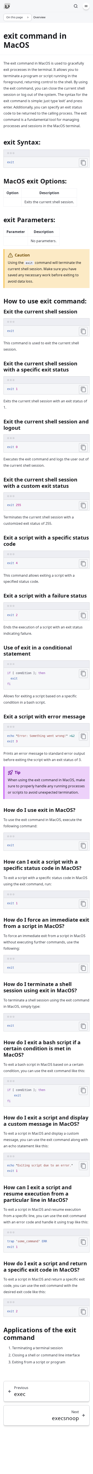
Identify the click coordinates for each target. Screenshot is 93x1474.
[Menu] (86, 6)
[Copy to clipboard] (83, 162)
